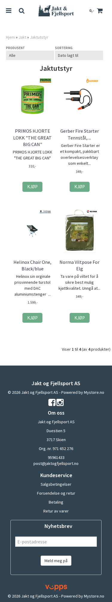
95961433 (56, 457)
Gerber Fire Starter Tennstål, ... (79, 134)
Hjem (10, 37)
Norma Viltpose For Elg (79, 265)
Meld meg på (56, 560)
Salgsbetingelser (56, 484)
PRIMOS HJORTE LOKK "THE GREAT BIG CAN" (32, 137)
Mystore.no (94, 392)
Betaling (56, 502)
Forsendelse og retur (56, 493)
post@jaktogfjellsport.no (56, 463)
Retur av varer (56, 511)
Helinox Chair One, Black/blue (32, 265)
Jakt (22, 37)
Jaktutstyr (39, 37)
